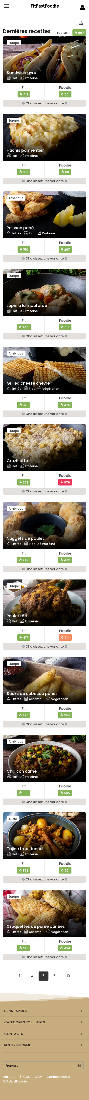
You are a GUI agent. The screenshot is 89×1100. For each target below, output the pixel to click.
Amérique (16, 198)
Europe (14, 43)
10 (68, 975)
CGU (26, 1076)
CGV (38, 1076)
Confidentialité (58, 1076)
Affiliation (10, 1076)
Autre (13, 819)
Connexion (82, 8)
